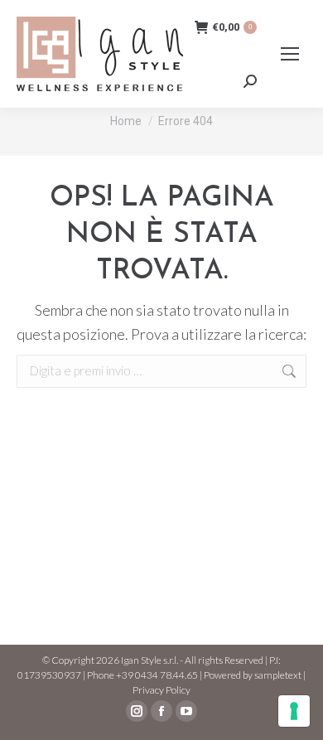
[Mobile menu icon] (289, 53)
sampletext (277, 675)
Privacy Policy (161, 690)
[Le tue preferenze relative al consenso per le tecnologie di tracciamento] (294, 711)
